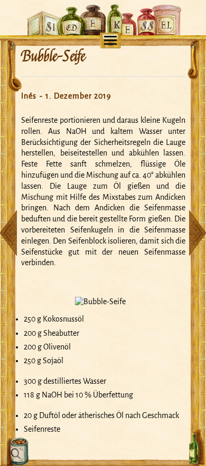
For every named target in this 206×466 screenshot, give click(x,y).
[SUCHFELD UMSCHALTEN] (17, 452)
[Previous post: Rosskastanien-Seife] (8, 233)
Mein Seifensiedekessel (103, 8)
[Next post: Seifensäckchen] (197, 233)
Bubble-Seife (53, 56)
